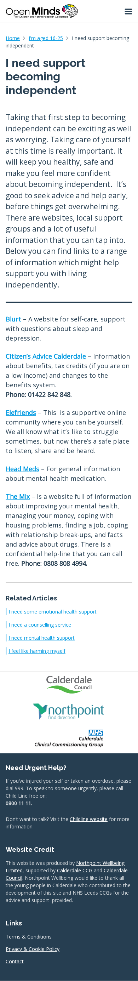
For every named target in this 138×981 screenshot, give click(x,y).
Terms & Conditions (29, 936)
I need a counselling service (39, 624)
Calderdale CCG (74, 870)
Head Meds (22, 468)
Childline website (89, 819)
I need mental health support (41, 637)
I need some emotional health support (52, 611)
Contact (15, 961)
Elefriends (21, 412)
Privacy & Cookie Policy (32, 949)
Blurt (13, 319)
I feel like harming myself (36, 651)
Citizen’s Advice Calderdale (46, 356)
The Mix (18, 496)
